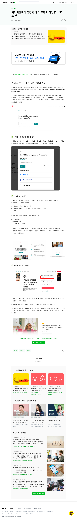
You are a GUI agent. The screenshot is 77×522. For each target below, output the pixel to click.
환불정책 (35, 508)
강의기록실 (64, 2)
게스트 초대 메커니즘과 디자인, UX (22, 74)
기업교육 (53, 2)
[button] (62, 20)
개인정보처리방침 (27, 508)
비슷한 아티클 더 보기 (38, 494)
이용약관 (20, 508)
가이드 (39, 508)
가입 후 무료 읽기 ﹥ (38, 342)
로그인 (72, 2)
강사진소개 (59, 2)
